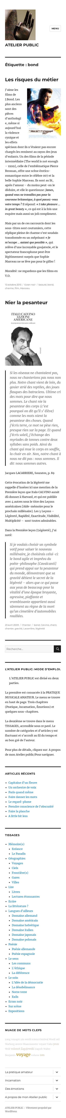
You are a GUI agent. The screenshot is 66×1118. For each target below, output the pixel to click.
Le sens (13, 958)
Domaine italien (22, 930)
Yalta (49, 1044)
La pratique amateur (19, 1072)
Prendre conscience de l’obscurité (30, 806)
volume (35, 1055)
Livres (16, 892)
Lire (11, 887)
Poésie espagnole (23, 954)
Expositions (16, 1011)
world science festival (36, 1039)
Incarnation (13, 1080)
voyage (23, 1054)
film (17, 288)
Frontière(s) (20, 872)
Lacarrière (29, 628)
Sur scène (14, 1006)
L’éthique (18, 968)
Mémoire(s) (16, 844)
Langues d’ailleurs (20, 911)
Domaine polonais (24, 939)
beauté (43, 284)
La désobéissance (23, 987)
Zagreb (39, 1048)
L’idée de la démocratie (27, 982)
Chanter (26, 625)
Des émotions (14, 1088)
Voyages (17, 863)
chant (53, 625)
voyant (42, 1044)
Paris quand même (20, 792)
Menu (55, 28)
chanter (9, 628)
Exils (15, 996)
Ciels (15, 868)
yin (22, 1039)
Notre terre (19, 992)
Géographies (16, 858)
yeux (56, 1044)
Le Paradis (19, 853)
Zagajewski (27, 1048)
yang (7, 1039)
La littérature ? (18, 906)
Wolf (7, 1048)
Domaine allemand (24, 915)
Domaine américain (25, 920)
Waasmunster (30, 1044)
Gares (15, 877)
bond (50, 284)
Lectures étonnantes (26, 896)
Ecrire (12, 901)
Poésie (12, 944)
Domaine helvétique (25, 925)
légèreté (40, 628)
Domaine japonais (24, 934)
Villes (15, 882)
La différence (20, 973)
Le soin (13, 977)
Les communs (21, 963)
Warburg (10, 1044)
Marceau (25, 288)
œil (58, 1039)
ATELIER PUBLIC (22, 45)
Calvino (45, 625)
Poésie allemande (23, 949)
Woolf (52, 1039)
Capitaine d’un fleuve (22, 782)
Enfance (17, 849)
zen (42, 1055)
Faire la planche (19, 811)
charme (9, 288)
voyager (15, 1039)
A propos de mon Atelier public (26, 1097)
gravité (18, 628)
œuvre (18, 1044)
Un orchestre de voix (22, 787)
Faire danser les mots (22, 797)
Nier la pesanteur (26, 302)
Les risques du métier (31, 79)
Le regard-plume (19, 801)
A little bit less (18, 816)
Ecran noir (30, 284)
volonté (15, 1048)
